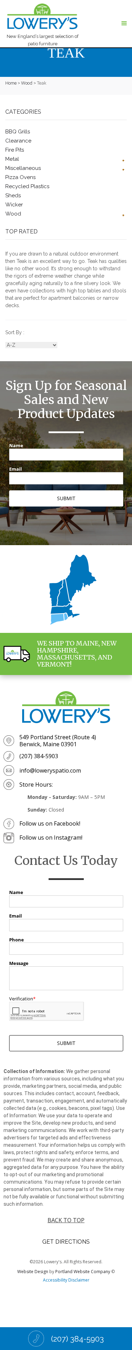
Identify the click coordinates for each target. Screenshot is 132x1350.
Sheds (13, 195)
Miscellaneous (23, 168)
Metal (12, 159)
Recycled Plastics (27, 186)
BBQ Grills (17, 131)
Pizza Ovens (20, 177)
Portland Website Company (82, 1272)
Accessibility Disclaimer (66, 1280)
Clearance (18, 141)
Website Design (32, 1272)
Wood (26, 83)
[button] (124, 23)
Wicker (14, 204)
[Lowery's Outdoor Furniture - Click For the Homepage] (66, 707)
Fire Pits (14, 150)
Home (11, 83)
